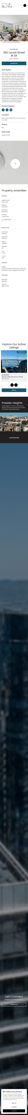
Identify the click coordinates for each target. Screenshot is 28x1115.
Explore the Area (14, 437)
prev (12, 385)
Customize (14, 1107)
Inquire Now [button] (14, 63)
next (16, 385)
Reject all (14, 1103)
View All (14, 390)
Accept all (14, 1110)
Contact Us (14, 1004)
